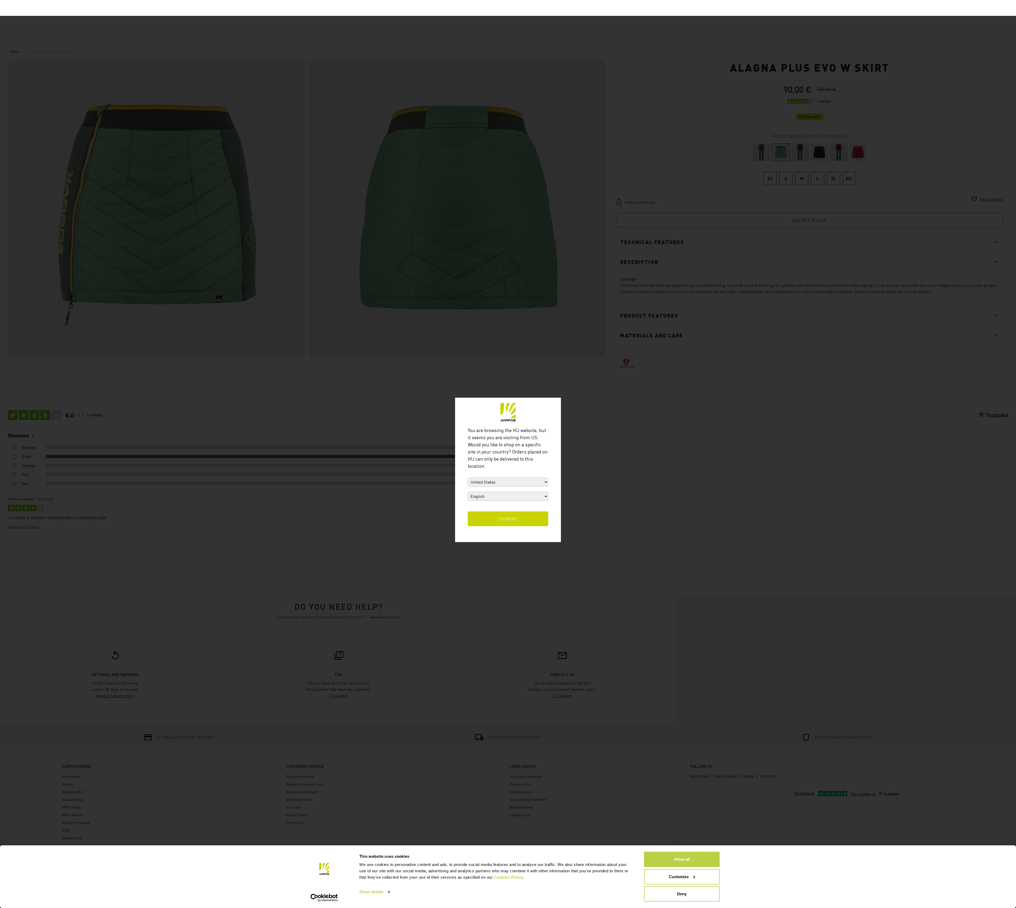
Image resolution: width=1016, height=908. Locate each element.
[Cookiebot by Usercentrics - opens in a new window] (324, 898)
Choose (508, 518)
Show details (371, 891)
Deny (682, 894)
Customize (679, 876)
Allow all (682, 859)
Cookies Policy (508, 877)
